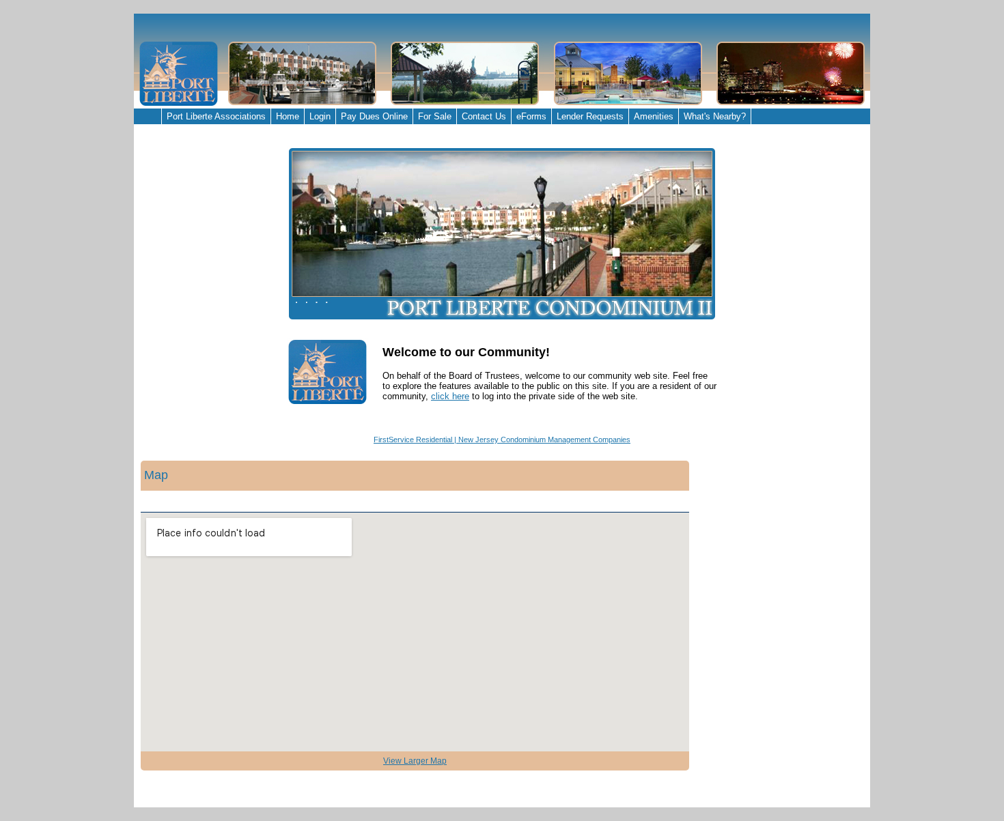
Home (287, 116)
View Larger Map (415, 761)
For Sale (434, 116)
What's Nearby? (715, 116)
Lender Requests (590, 116)
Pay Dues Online (374, 116)
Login (320, 116)
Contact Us (484, 116)
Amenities (653, 116)
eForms (531, 116)
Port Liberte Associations (216, 116)
